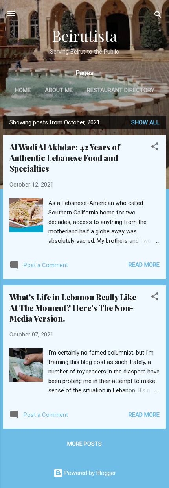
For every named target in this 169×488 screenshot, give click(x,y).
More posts (84, 444)
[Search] (158, 16)
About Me (59, 90)
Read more (144, 264)
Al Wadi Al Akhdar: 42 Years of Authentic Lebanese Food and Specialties (64, 158)
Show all (145, 122)
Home (23, 90)
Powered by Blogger (89, 473)
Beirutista (84, 35)
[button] (155, 148)
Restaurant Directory (120, 90)
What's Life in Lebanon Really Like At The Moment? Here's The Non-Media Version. (72, 307)
